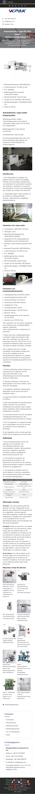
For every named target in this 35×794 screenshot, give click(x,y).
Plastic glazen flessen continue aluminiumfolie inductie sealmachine (23, 695)
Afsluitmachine (11, 723)
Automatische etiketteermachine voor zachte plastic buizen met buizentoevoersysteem (24, 588)
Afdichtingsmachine (11, 705)
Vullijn (8, 735)
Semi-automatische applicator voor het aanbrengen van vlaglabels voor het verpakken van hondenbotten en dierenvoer (8, 590)
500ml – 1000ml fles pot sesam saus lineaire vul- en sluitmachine (9, 695)
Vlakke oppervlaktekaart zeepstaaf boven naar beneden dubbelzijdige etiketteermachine (23, 669)
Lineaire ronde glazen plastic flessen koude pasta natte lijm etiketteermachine (23, 617)
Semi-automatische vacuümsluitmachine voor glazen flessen (9, 616)
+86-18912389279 (10, 18)
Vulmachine (10, 720)
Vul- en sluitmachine (13, 732)
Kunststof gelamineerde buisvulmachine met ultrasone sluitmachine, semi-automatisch (24, 642)
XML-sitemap (18, 791)
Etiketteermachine (12, 726)
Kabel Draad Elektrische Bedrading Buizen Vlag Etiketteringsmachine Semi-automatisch (9, 668)
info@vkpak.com (9, 21)
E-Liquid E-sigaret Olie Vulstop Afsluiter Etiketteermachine (9, 640)
